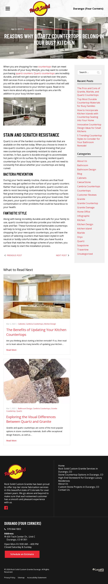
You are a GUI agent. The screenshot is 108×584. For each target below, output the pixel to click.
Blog (79, 173)
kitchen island (84, 228)
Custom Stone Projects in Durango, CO (78, 486)
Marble (81, 232)
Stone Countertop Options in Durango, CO (80, 474)
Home (61, 465)
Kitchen (81, 220)
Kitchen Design (50, 324)
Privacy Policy (9, 577)
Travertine (82, 249)
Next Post (61, 255)
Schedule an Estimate (22, 554)
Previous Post (14, 255)
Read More (11, 350)
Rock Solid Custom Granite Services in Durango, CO (78, 470)
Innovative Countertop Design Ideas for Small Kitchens (89, 128)
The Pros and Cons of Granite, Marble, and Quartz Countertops (88, 92)
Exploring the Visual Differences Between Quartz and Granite (31, 419)
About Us (82, 161)
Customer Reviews (87, 194)
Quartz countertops (44, 73)
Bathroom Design (33, 29)
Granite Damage (85, 207)
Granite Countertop (75, 29)
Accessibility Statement (36, 577)
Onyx (80, 237)
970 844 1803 (14, 529)
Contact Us (64, 489)
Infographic (83, 215)
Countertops (84, 190)
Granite (81, 199)
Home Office (83, 211)
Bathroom (82, 165)
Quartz (19, 411)
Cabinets (21, 324)
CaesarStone (84, 182)
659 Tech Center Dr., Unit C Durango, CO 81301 (20, 538)
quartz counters (24, 73)
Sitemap (21, 577)
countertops (44, 66)
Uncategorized (85, 253)
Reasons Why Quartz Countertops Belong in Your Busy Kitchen (54, 39)
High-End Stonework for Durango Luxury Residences (80, 479)
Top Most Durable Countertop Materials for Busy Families (88, 103)
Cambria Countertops (53, 29)
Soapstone (91, 29)
